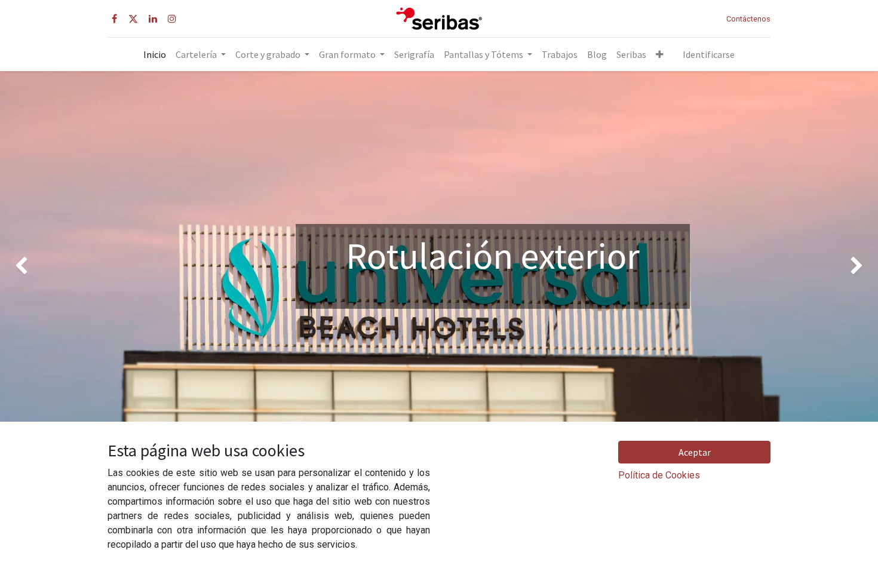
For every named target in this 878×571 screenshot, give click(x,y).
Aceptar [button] (695, 452)
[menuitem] (155, 54)
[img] (35, 266)
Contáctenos (748, 18)
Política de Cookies (659, 475)
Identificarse (709, 54)
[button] (659, 54)
